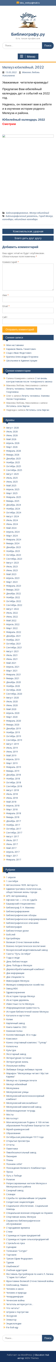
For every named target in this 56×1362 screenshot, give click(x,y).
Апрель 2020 (12, 713)
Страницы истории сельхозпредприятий (27, 1239)
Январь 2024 (12, 543)
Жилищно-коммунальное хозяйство (25, 984)
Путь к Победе (14, 1175)
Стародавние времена (18, 1227)
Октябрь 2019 (13, 736)
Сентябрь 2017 (14, 832)
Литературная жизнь (17, 1061)
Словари (10, 1194)
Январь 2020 (12, 724)
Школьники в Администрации (21, 360)
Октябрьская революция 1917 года (25, 1137)
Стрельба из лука (15, 1243)
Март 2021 (12, 670)
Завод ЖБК (12, 988)
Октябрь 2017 (13, 828)
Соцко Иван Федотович (18, 352)
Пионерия (11, 1156)
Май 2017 (11, 848)
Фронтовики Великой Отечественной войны (30, 1281)
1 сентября (12, 881)
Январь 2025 (12, 500)
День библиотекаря (16, 961)
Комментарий (10, 262)
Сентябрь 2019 (14, 740)
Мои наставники (15, 345)
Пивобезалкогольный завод (21, 1152)
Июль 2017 (12, 840)
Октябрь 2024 (13, 512)
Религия (10, 1179)
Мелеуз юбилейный (39, 212)
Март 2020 (12, 716)
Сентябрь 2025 (14, 470)
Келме (9, 1019)
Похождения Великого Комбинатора (26, 1167)
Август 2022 (12, 608)
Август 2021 (12, 651)
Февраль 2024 (13, 539)
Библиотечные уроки (17, 930)
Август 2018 (12, 790)
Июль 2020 (12, 701)
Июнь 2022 (12, 616)
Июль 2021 (12, 655)
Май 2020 (11, 709)
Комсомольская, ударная (28, 231)
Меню (31, 56)
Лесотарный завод (16, 1054)
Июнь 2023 (12, 570)
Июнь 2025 (12, 481)
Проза (9, 1171)
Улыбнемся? (12, 1266)
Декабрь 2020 (13, 682)
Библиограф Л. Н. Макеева (20, 907)
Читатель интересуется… (19, 1304)
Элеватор (11, 1319)
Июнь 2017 (12, 844)
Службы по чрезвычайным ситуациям (26, 1198)
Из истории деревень (17, 1000)
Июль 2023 (12, 566)
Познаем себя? (14, 1164)
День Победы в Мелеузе (19, 965)
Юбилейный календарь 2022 (23, 119)
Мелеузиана (12, 1088)
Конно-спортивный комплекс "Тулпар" (26, 1042)
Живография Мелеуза (17, 980)
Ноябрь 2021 (13, 639)
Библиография (14, 926)
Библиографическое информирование (26, 919)
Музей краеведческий (17, 1129)
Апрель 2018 (12, 805)
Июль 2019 (12, 747)
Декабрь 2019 (13, 728)
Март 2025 (12, 493)
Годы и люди (13, 957)
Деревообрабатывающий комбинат (25, 969)
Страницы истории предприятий (23, 1235)
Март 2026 (12, 446)
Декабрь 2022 (13, 593)
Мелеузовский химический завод (23, 1106)
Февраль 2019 (13, 767)
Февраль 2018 (13, 813)
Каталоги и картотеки (18, 1015)
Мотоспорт (12, 1118)
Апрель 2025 (12, 489)
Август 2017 (12, 836)
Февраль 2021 (13, 674)
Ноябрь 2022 (13, 597)
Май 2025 (11, 485)
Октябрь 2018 (13, 782)
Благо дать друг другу (28, 238)
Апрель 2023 (12, 578)
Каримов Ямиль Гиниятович (21, 349)
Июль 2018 (12, 794)
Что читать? (12, 1308)
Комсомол (11, 1038)
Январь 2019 (12, 770)
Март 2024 (12, 535)
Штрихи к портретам (17, 1311)
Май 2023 (11, 574)
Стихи (9, 1231)
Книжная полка (14, 1030)
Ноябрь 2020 (13, 686)
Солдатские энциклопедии (20, 1202)
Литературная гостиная (18, 1057)
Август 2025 (12, 473)
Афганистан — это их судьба (21, 899)
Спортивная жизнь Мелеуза (21, 1216)
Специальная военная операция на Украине (29, 1212)
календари (7, 219)
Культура (11, 1050)
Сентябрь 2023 (14, 558)
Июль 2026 (12, 431)
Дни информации (15, 973)
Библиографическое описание (22, 922)
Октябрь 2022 (13, 601)
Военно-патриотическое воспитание (26, 946)
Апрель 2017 (12, 851)
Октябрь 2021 (13, 643)
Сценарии (11, 1247)
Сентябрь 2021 (14, 647)
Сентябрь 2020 (14, 693)
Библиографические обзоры (21, 915)
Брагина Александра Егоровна (22, 356)
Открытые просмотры (18, 1140)
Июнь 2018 (12, 797)
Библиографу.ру (28, 34)
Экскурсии (11, 1315)
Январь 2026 (12, 454)
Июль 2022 (12, 612)
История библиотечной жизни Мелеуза (27, 1011)
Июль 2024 (12, 520)
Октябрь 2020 (13, 689)
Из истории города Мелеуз (20, 996)
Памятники (12, 1148)
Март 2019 (12, 763)
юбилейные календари (26, 219)
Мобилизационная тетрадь (20, 1110)
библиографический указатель (21, 216)
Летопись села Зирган (18, 406)
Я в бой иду (12, 1327)
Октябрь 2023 (13, 554)
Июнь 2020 (12, 705)
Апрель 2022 (12, 624)
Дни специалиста (15, 976)
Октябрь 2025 (13, 466)
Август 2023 (12, 562)
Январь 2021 (12, 678)
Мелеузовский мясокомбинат (22, 1102)
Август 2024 (12, 516)
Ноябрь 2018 (13, 778)
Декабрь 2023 (13, 547)
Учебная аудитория (16, 1270)
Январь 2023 (12, 589)
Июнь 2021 (12, 659)
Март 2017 (12, 855)
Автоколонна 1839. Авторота (21, 885)
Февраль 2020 (13, 720)
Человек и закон (15, 1288)
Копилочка (12, 1046)
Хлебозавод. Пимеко (17, 1284)
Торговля (11, 1254)
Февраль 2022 (13, 632)
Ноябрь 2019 (13, 732)
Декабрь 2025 (13, 458)
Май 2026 (11, 439)
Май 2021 (11, 662)
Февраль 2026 (13, 450)
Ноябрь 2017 (13, 824)
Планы (9, 1160)
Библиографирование (17, 212)
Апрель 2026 (12, 443)
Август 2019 (12, 743)
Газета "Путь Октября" (18, 953)
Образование (13, 1133)
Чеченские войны (15, 1300)
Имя (5, 295)
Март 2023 (12, 581)
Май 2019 (11, 755)
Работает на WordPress (19, 1354)
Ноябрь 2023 (13, 551)
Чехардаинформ (14, 1296)
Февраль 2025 (13, 497)
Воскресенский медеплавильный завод (27, 949)
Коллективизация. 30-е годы (21, 1034)
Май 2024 (11, 527)
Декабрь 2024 (13, 504)
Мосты (10, 1114)
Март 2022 (12, 628)
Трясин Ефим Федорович (19, 1258)
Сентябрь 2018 (14, 786)
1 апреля (11, 877)
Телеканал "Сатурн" (16, 1250)
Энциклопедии (13, 1323)
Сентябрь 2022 (14, 605)
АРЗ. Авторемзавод (16, 895)
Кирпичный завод (15, 1023)
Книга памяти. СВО (16, 1027)
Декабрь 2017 (13, 821)
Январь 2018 (12, 817)
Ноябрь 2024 (13, 508)
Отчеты (10, 1144)
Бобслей (10, 934)
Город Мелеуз (46, 216)
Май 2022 (11, 620)
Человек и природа (16, 1292)
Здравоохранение (15, 992)
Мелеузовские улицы (17, 1092)
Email (6, 306)
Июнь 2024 (12, 524)
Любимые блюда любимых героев (24, 1069)
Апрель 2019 (12, 759)
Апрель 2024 (12, 531)
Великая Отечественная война (22, 942)
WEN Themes (32, 1358)
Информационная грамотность (23, 1007)
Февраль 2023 (13, 585)
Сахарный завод (14, 1190)
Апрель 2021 (12, 666)
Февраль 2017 (13, 859)
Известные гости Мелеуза (20, 1003)
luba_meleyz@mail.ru (30, 3)
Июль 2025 (12, 477)
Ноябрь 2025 (13, 462)
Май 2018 (11, 801)
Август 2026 (12, 427)
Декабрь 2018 (13, 774)
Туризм (10, 1262)
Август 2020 (12, 697)
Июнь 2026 (12, 435)
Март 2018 (12, 809)
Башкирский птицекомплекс (21, 903)
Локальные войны (15, 1065)
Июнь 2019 (12, 751)
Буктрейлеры (13, 938)
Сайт (4, 317)
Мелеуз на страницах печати (21, 1080)
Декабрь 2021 (13, 635)
